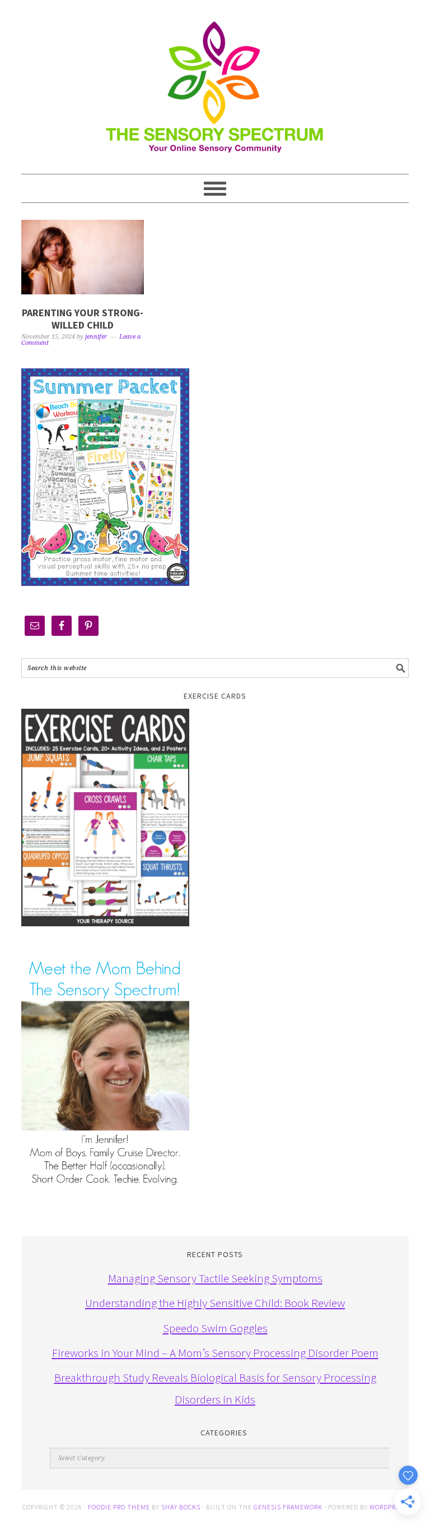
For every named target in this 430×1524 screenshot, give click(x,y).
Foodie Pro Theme (119, 1507)
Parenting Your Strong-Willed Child (82, 318)
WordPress (389, 1507)
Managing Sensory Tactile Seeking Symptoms (215, 1278)
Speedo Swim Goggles (215, 1328)
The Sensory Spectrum (214, 81)
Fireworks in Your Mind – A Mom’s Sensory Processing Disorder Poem (215, 1352)
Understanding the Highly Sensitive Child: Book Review (215, 1302)
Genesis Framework (288, 1507)
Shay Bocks (180, 1507)
